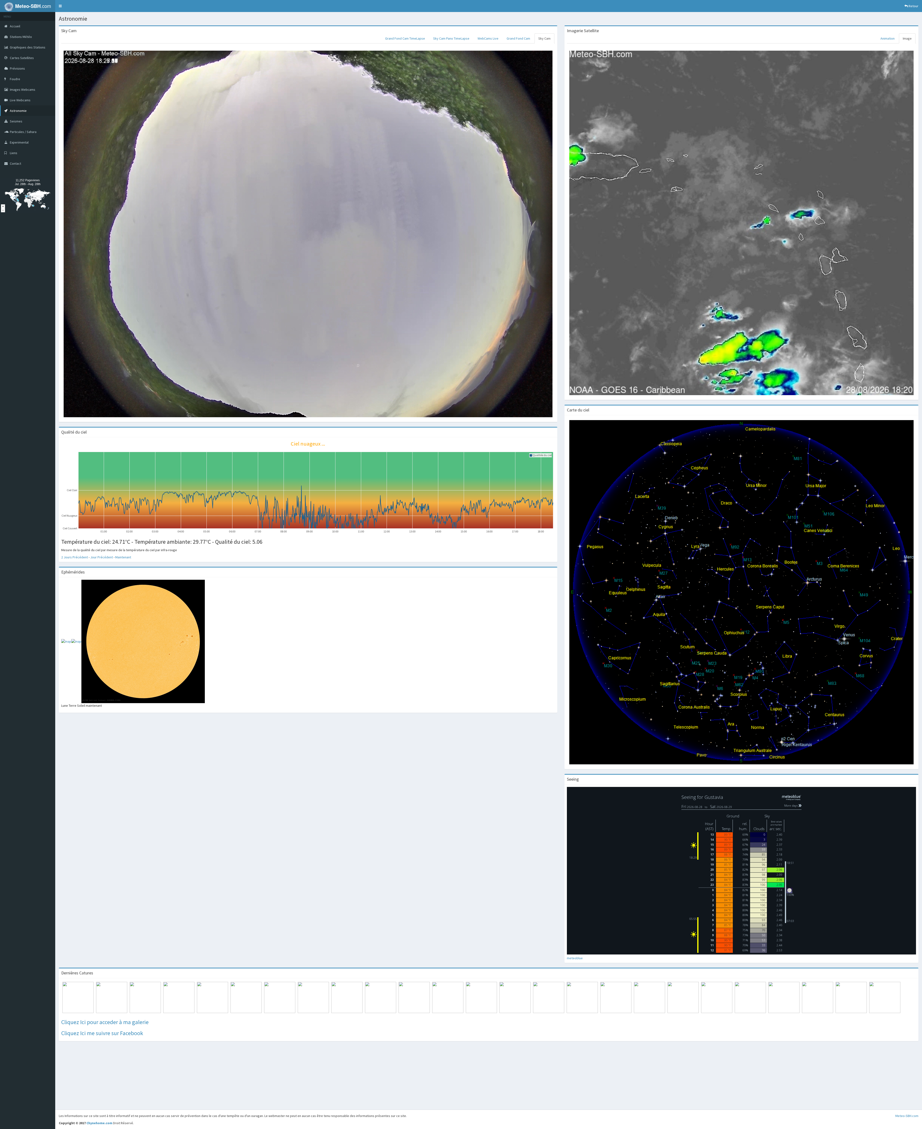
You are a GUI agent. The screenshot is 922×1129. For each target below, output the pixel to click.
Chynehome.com (99, 1123)
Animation (887, 38)
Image (907, 38)
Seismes (15, 121)
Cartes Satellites (21, 58)
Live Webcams (19, 100)
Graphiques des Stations (27, 47)
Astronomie (18, 111)
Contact (15, 163)
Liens (13, 153)
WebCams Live (488, 38)
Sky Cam (544, 38)
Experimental (19, 142)
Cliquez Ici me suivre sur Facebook (102, 1033)
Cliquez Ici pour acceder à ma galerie (105, 1022)
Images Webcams (22, 89)
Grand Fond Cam (518, 38)
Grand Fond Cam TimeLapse (405, 38)
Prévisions (17, 68)
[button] (60, 6)
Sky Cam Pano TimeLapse (451, 38)
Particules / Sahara (22, 132)
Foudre (14, 79)
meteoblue (575, 958)
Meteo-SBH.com (906, 1116)
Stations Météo (20, 37)
